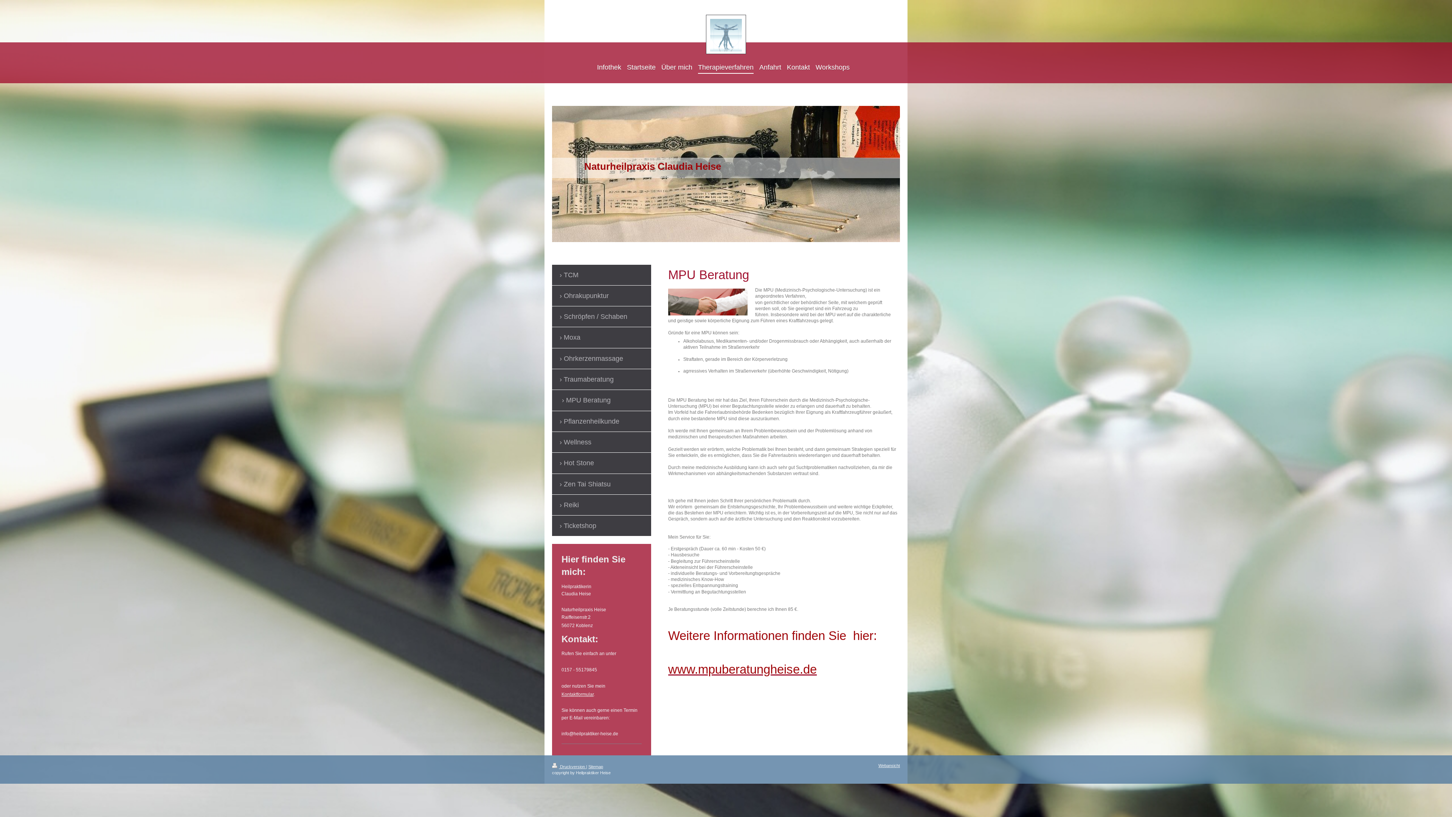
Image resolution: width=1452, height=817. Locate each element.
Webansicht (889, 765)
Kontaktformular (578, 694)
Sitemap (595, 766)
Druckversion (572, 766)
